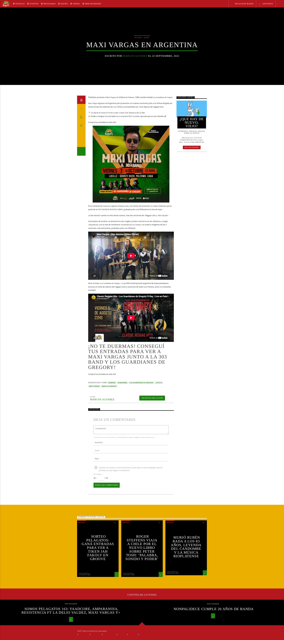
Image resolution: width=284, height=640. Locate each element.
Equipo (64, 4)
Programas (50, 4)
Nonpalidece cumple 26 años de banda (214, 609)
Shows (146, 38)
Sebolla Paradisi (109, 386)
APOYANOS (267, 4)
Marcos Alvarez (135, 56)
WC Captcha (97, 474)
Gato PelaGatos (84, 573)
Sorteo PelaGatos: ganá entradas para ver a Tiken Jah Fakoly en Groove (98, 547)
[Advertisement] (192, 189)
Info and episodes (191, 147)
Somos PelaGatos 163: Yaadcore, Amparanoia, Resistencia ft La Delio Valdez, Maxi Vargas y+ (71, 611)
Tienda (76, 4)
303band (111, 383)
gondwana (122, 383)
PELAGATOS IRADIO (244, 4)
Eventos (34, 4)
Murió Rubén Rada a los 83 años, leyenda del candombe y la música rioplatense (186, 546)
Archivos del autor (152, 398)
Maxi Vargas (94, 386)
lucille (159, 383)
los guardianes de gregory (141, 383)
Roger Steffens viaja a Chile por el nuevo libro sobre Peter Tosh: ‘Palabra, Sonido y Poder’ (142, 547)
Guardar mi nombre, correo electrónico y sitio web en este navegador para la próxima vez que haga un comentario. (131, 467)
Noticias (20, 4)
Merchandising (93, 4)
